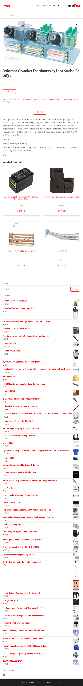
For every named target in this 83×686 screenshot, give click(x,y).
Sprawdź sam (9, 91)
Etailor (6, 6)
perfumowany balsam (65, 99)
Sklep (4, 15)
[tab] (42, 112)
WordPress (42, 682)
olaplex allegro (55, 99)
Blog (11, 15)
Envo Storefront (57, 682)
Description (40, 111)
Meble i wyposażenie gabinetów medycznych (29, 99)
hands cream (47, 99)
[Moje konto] (69, 5)
